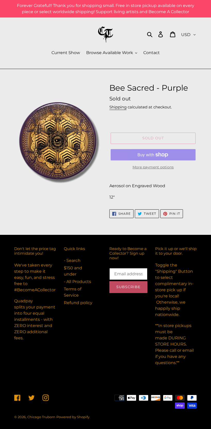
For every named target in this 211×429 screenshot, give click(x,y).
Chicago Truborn (41, 417)
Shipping (118, 107)
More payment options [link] (153, 167)
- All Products (77, 281)
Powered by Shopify (73, 417)
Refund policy (78, 302)
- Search (72, 260)
